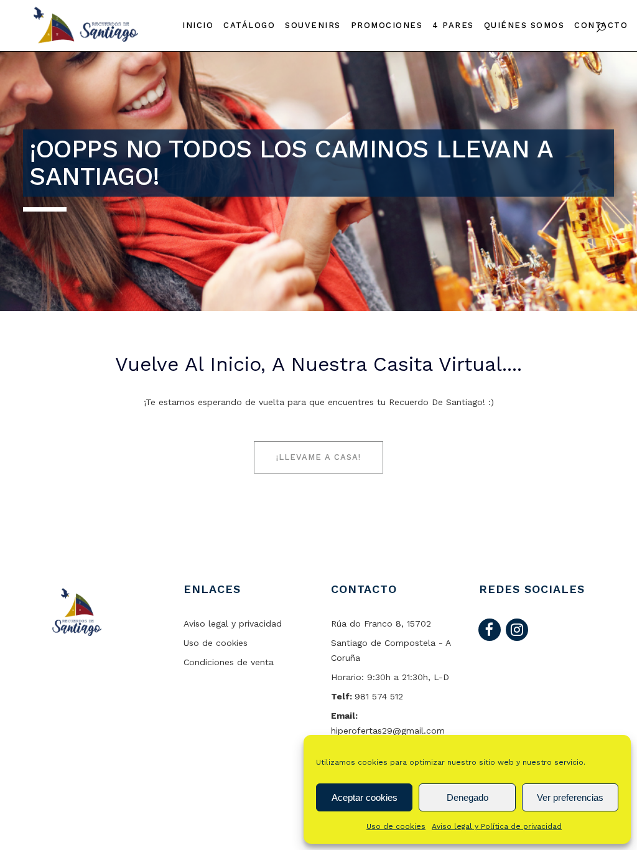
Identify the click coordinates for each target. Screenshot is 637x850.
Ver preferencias (570, 797)
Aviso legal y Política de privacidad (497, 826)
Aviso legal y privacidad (233, 623)
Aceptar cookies (365, 797)
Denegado (467, 797)
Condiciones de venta (229, 662)
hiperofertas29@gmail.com (388, 731)
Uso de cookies (395, 826)
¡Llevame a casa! (318, 457)
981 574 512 (379, 696)
